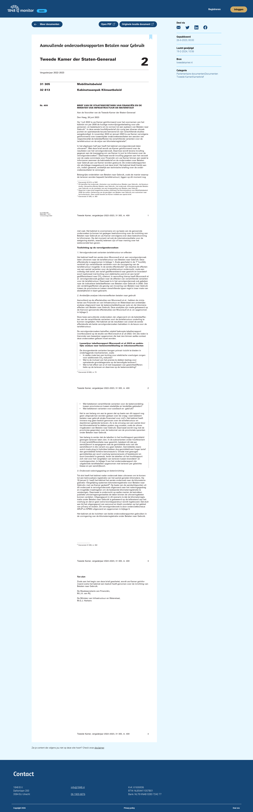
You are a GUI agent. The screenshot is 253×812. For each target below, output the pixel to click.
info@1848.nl (78, 787)
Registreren (214, 9)
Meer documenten (49, 24)
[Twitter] (190, 28)
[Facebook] (207, 28)
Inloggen (238, 9)
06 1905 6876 (78, 794)
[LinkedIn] (198, 28)
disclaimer (99, 747)
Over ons (236, 808)
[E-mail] (181, 28)
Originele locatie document (136, 24)
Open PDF (107, 24)
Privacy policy (129, 808)
